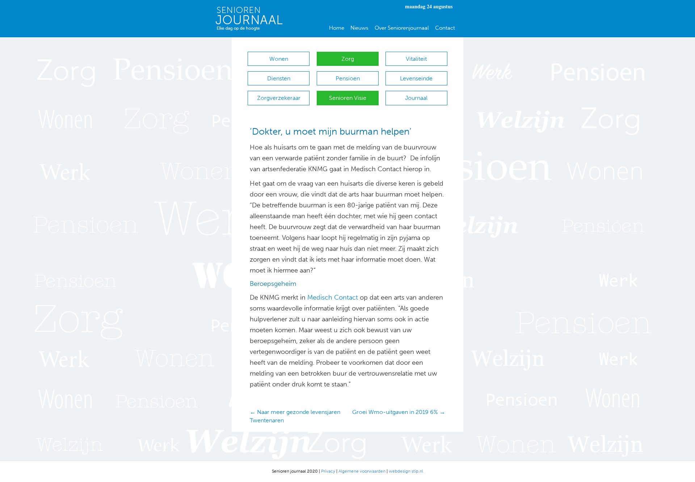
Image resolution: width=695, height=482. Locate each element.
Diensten (278, 78)
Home (336, 28)
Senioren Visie (347, 97)
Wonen (278, 58)
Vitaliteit (416, 58)
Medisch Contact (332, 297)
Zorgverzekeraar (278, 97)
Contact (445, 28)
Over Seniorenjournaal (402, 28)
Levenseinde (416, 78)
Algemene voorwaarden (362, 471)
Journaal (416, 97)
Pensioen (348, 78)
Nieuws (359, 28)
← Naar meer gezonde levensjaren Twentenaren (295, 416)
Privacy (328, 471)
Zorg (347, 58)
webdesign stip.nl (406, 471)
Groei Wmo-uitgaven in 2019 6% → (398, 412)
